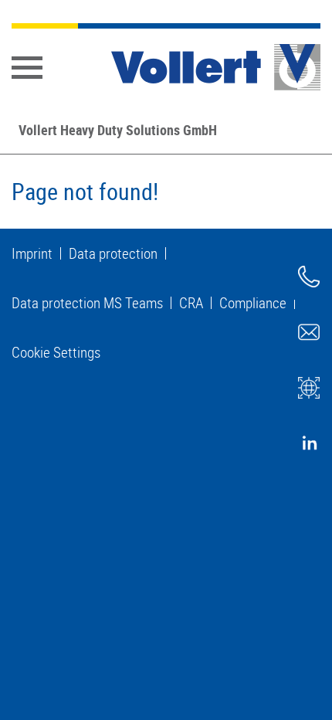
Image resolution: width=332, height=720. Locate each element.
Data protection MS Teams (87, 303)
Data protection (113, 253)
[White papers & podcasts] (309, 388)
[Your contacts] (309, 276)
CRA (191, 303)
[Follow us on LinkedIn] (309, 443)
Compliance (252, 303)
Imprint (32, 253)
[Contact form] (309, 332)
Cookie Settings (56, 352)
